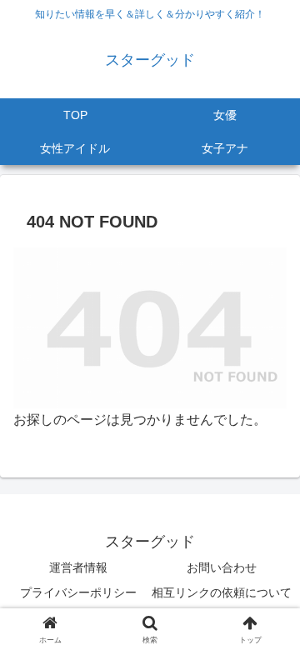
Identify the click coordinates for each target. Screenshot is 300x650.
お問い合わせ (222, 567)
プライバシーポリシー (78, 592)
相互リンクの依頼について (222, 592)
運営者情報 (78, 567)
